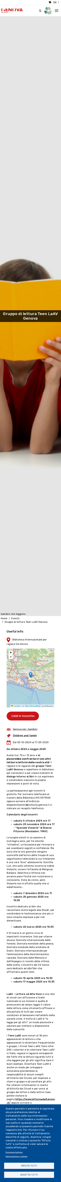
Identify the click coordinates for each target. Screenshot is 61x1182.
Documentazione (14, 1152)
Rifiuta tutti (29, 1165)
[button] (30, 675)
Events (15, 618)
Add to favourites (23, 716)
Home (4, 618)
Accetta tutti (29, 1174)
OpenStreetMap (33, 705)
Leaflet (17, 705)
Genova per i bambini (25, 729)
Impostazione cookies (17, 1156)
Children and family (25, 735)
